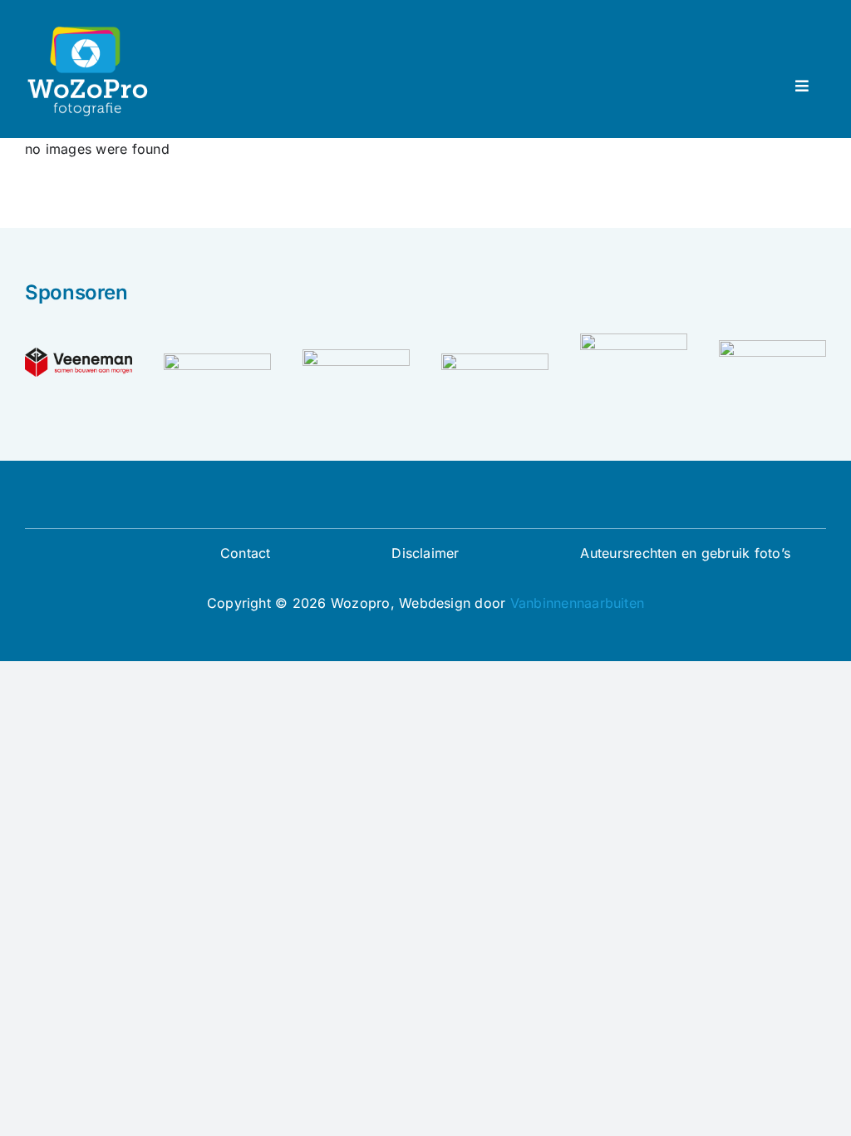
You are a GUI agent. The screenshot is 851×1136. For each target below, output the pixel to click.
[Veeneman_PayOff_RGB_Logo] (78, 354)
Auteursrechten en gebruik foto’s (685, 553)
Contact (245, 553)
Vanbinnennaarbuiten (577, 603)
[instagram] (412, 500)
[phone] (465, 500)
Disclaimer (425, 553)
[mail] (439, 500)
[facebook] (386, 500)
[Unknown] (772, 346)
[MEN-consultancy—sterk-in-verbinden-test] (217, 360)
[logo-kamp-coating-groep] (494, 360)
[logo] (356, 356)
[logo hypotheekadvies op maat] (633, 340)
